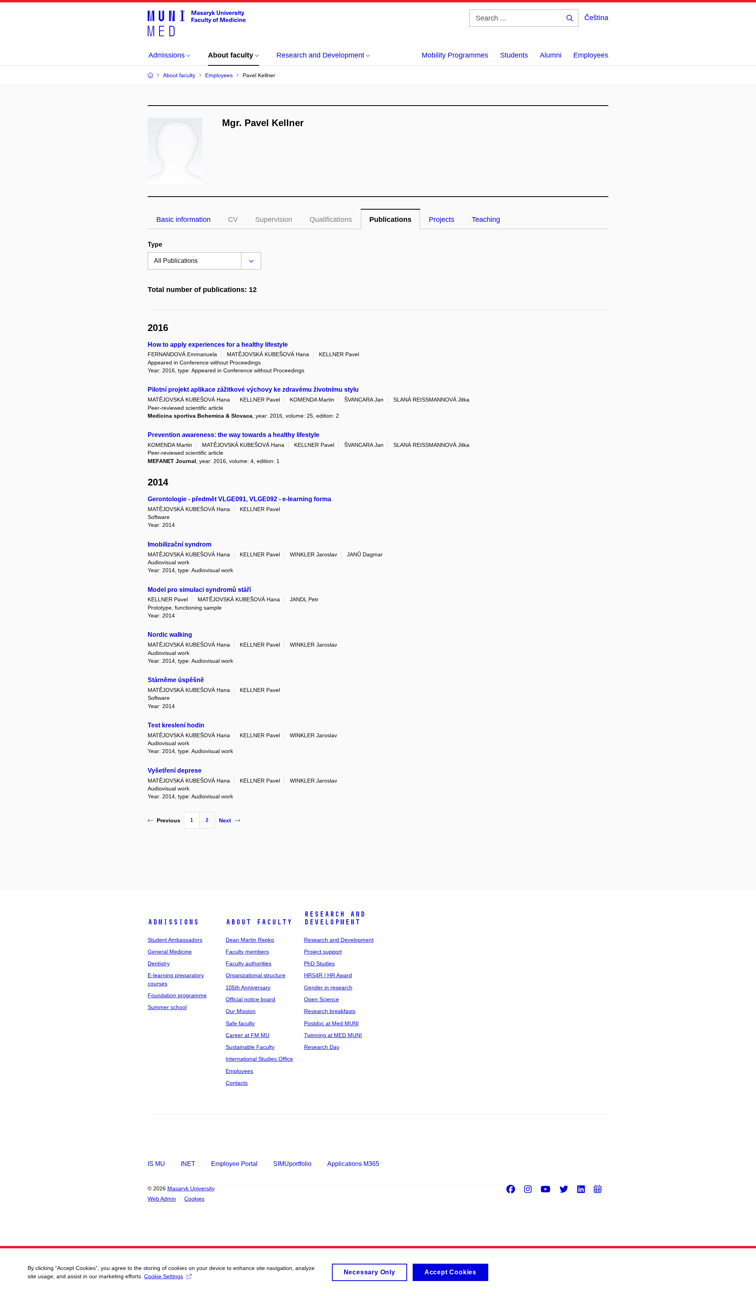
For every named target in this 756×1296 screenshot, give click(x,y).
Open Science (321, 999)
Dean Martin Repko (250, 940)
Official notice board (250, 999)
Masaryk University (191, 1188)
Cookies (194, 1199)
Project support (323, 951)
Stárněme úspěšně (176, 680)
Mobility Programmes (455, 55)
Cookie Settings (163, 1276)
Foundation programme (177, 995)
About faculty (259, 922)
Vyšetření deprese (175, 770)
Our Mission (241, 1011)
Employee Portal (234, 1163)
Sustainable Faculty (250, 1047)
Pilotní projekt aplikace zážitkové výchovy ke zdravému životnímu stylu (253, 389)
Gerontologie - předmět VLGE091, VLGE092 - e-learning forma (239, 499)
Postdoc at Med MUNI (331, 1023)
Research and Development (334, 918)
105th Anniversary (248, 987)
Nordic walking (170, 634)
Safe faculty (240, 1023)
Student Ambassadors (175, 940)
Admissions (173, 922)
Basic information (183, 219)
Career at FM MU (247, 1035)
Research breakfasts (330, 1011)
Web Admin (162, 1199)
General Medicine (170, 951)
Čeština (596, 18)
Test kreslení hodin (176, 725)
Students (514, 55)
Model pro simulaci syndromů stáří (199, 589)
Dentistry (159, 963)
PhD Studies (319, 963)
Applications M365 (353, 1163)
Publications (390, 219)
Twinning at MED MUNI (333, 1035)
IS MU (156, 1163)
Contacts (237, 1083)
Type (155, 244)
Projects (441, 219)
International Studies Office (259, 1059)
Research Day (321, 1047)
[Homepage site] (197, 22)
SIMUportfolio (292, 1163)
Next (225, 820)
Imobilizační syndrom (179, 544)
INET (188, 1163)
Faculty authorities (248, 963)
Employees (590, 55)
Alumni (550, 55)
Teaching (486, 219)
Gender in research (328, 987)
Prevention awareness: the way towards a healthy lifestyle (233, 434)
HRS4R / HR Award (328, 975)
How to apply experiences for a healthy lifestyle (218, 344)
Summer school (167, 1007)
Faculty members (247, 951)
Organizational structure (255, 975)
